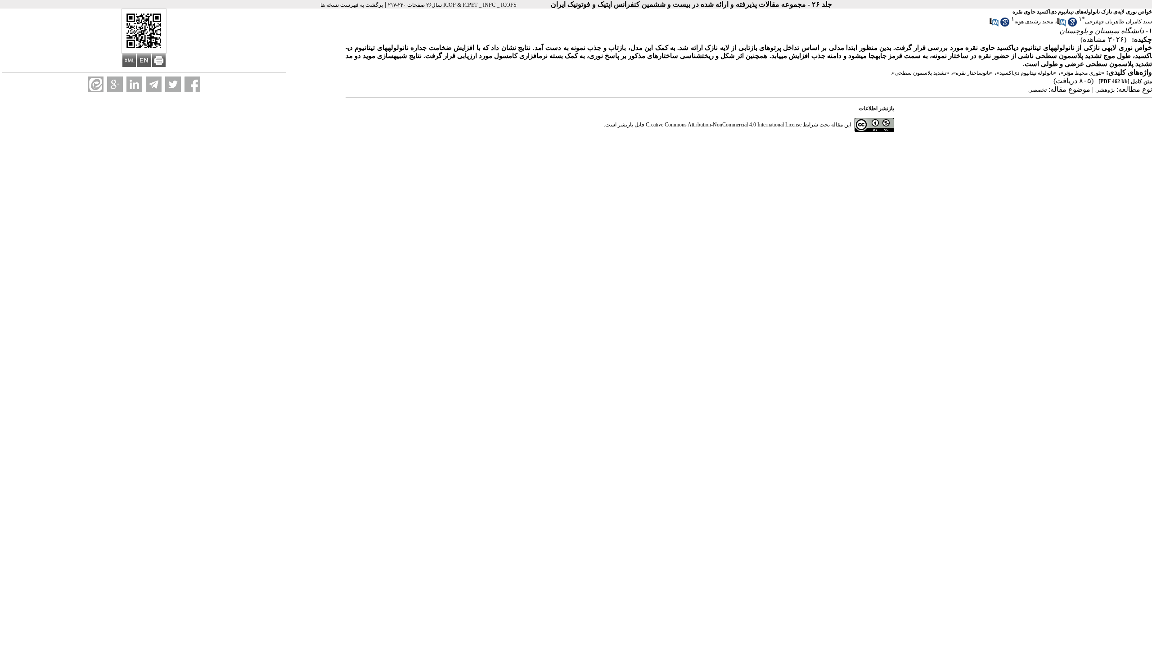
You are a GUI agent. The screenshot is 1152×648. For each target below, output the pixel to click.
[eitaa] (96, 84)
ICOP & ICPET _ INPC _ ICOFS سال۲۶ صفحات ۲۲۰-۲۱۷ (452, 5)
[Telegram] (154, 84)
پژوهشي (1105, 90)
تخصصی (1037, 90)
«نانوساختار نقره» (973, 73)
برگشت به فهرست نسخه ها (351, 5)
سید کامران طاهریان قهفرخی (1118, 21)
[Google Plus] (115, 84)
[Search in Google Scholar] (1072, 25)
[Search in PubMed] (1061, 25)
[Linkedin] (134, 84)
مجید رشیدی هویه (1033, 21)
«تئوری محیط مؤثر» (1082, 73)
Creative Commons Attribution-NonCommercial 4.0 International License (723, 125)
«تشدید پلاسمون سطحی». (920, 73)
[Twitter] (173, 84)
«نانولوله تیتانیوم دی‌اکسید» (1027, 73)
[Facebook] (192, 84)
